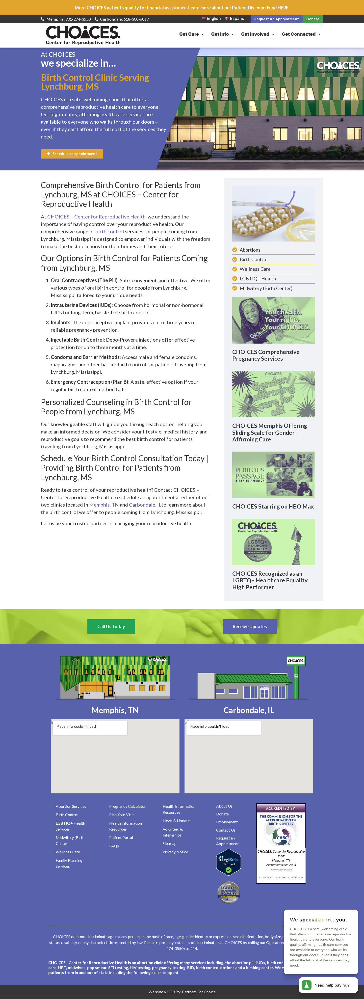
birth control (109, 231)
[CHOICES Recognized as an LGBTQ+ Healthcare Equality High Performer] (273, 541)
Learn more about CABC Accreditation (281, 877)
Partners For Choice (199, 991)
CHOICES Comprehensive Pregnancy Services (266, 355)
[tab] (182, 967)
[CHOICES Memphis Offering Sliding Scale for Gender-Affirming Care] (273, 393)
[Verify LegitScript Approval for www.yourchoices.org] (228, 874)
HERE (283, 7)
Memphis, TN (104, 505)
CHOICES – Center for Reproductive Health (96, 216)
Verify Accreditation (281, 869)
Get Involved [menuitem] (255, 34)
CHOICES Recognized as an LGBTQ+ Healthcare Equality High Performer (270, 580)
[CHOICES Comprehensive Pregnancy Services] (273, 319)
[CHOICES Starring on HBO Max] (273, 474)
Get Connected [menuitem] (299, 34)
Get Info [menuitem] (220, 34)
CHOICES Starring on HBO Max (273, 506)
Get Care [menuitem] (189, 34)
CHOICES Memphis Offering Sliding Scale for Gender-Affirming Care (269, 432)
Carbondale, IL (145, 505)
